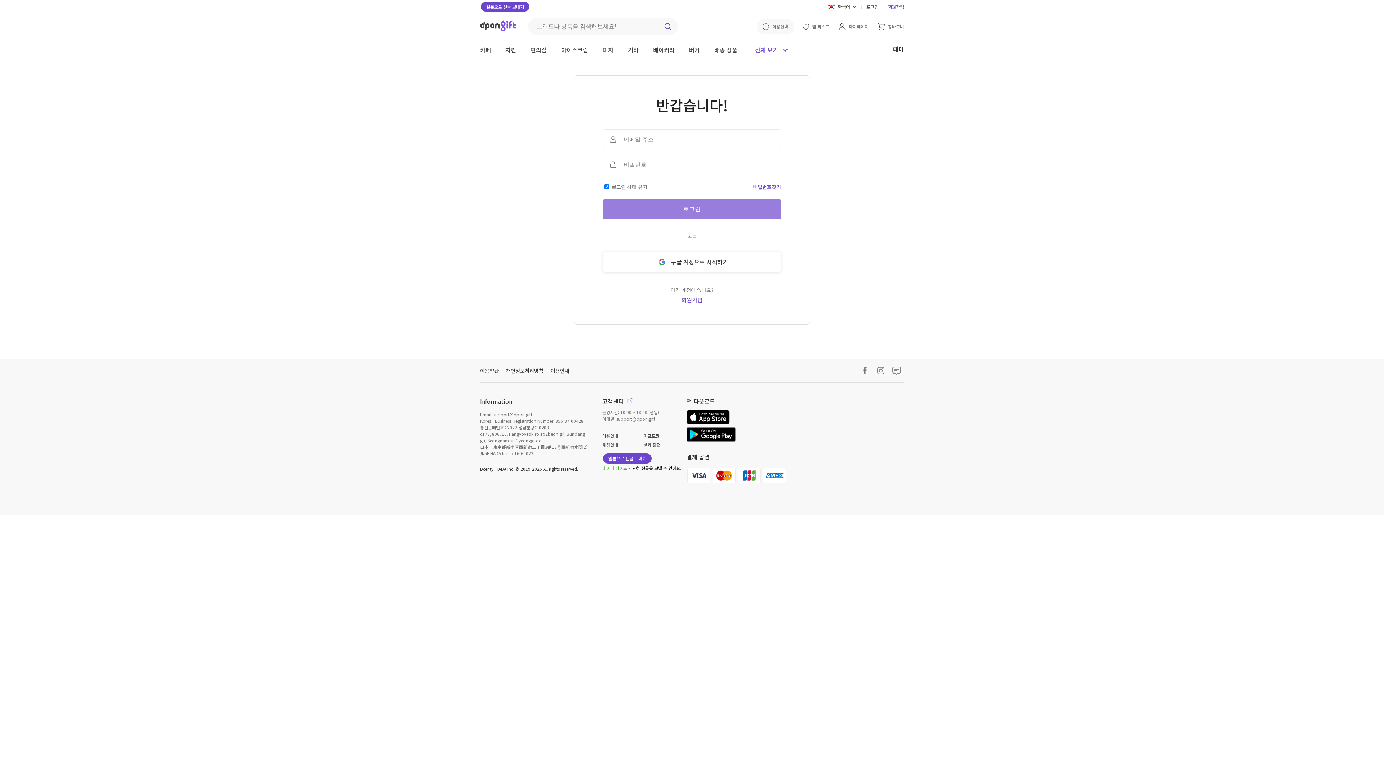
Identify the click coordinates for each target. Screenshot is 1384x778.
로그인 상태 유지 (629, 187)
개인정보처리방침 (525, 370)
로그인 (872, 7)
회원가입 (896, 7)
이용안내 (560, 370)
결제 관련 (652, 445)
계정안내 (610, 445)
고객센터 (613, 401)
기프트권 (652, 436)
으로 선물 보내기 (505, 7)
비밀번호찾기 (767, 187)
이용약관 (489, 370)
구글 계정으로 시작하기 (699, 262)
